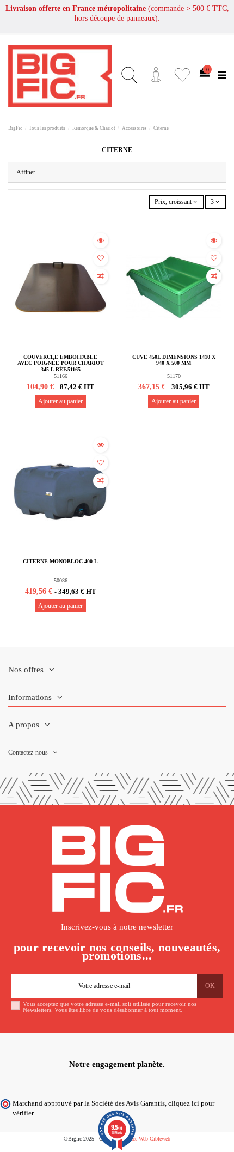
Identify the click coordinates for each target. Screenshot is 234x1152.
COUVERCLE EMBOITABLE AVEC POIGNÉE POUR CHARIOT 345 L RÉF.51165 (60, 363)
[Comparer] (100, 276)
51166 (60, 376)
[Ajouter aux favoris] (100, 258)
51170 (174, 376)
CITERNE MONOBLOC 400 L (60, 561)
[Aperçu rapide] (100, 240)
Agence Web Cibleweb (145, 1139)
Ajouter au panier (60, 401)
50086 (60, 580)
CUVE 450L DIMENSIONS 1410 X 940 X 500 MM (173, 360)
